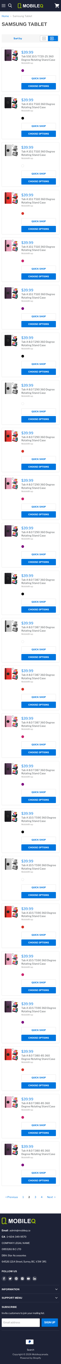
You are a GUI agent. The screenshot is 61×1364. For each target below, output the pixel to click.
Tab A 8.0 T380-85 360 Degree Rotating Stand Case (38, 1057)
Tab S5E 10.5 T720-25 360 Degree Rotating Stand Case (38, 58)
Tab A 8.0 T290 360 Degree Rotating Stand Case (38, 343)
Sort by (18, 38)
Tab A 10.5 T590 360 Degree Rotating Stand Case (38, 819)
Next (50, 1197)
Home (5, 16)
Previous (12, 1197)
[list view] (53, 38)
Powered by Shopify (30, 1358)
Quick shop (39, 78)
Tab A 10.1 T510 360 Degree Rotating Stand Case (38, 106)
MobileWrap (27, 63)
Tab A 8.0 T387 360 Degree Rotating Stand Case (38, 581)
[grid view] (44, 38)
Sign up (49, 1322)
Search (30, 1349)
